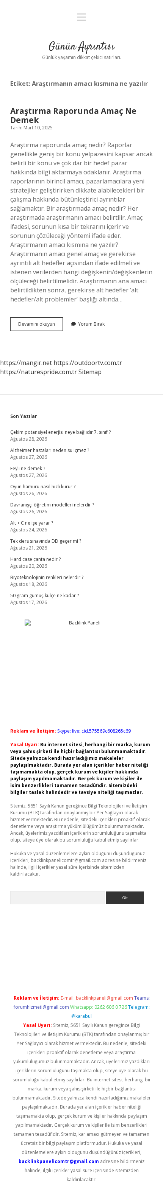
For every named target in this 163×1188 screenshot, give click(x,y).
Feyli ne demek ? (27, 468)
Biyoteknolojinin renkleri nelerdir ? (46, 577)
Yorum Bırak (91, 324)
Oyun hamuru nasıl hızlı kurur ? (42, 486)
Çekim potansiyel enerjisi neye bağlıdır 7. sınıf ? (60, 432)
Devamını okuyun (40, 325)
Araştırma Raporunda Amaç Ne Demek (73, 115)
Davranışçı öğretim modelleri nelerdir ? (52, 505)
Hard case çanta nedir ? (35, 559)
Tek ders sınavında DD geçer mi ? (45, 541)
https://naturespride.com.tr (38, 372)
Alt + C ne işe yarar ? (31, 523)
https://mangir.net (26, 363)
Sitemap (90, 372)
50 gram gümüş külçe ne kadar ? (44, 595)
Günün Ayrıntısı (81, 46)
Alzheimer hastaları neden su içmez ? (49, 450)
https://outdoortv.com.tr (87, 363)
